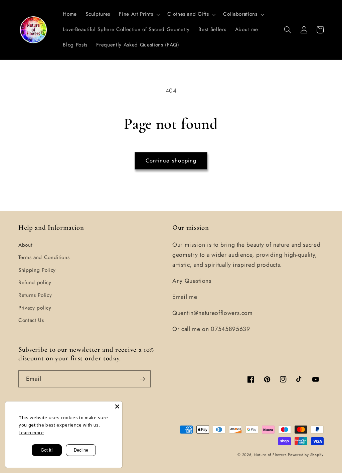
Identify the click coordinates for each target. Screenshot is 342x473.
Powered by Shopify (306, 454)
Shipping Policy (37, 270)
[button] (139, 14)
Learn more (31, 433)
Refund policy (34, 282)
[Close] (117, 406)
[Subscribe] (142, 379)
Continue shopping (171, 160)
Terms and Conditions (43, 257)
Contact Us (31, 320)
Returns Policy (35, 295)
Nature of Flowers (270, 454)
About (25, 245)
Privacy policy (34, 308)
